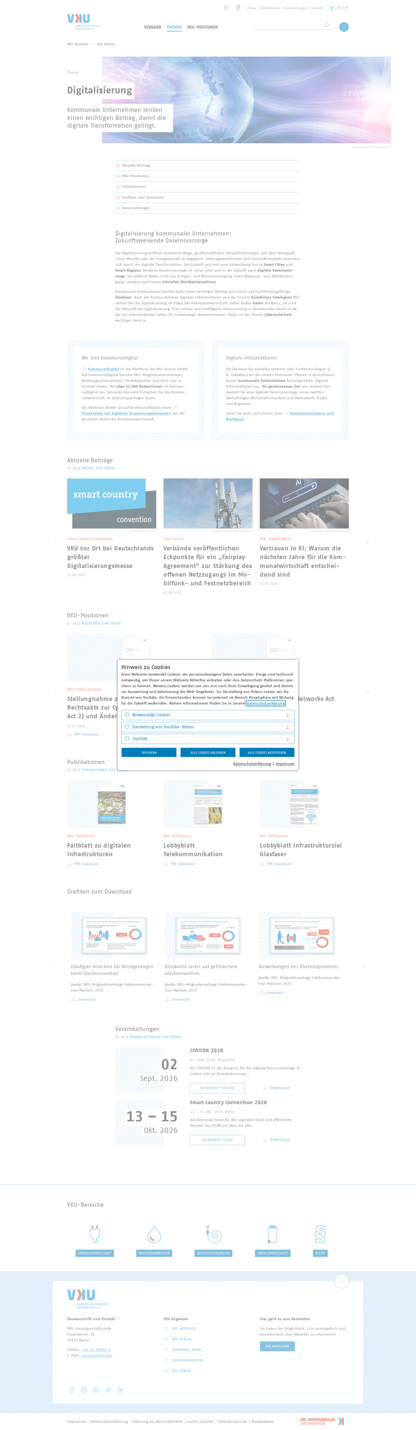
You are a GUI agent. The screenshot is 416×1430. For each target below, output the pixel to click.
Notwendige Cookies (151, 715)
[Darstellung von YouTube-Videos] (127, 728)
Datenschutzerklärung (266, 703)
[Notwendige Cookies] (127, 716)
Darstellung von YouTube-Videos (163, 727)
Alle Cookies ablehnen (208, 753)
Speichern (149, 753)
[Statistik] (127, 740)
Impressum (285, 764)
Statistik (139, 739)
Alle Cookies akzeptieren (267, 753)
